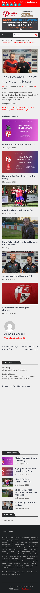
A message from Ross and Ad (17, 276)
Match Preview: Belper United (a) (18, 144)
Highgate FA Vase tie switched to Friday (19, 177)
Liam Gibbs (28, 86)
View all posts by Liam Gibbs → (16, 338)
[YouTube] (15, 4)
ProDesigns (26, 589)
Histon (27, 108)
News (4, 89)
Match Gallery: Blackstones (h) (27, 2)
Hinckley (8, 108)
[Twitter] (7, 4)
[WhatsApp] (19, 4)
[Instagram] (11, 4)
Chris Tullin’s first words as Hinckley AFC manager (20, 243)
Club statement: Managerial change (16, 309)
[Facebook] (3, 4)
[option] (26, 2)
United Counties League (19, 110)
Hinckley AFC (18, 108)
